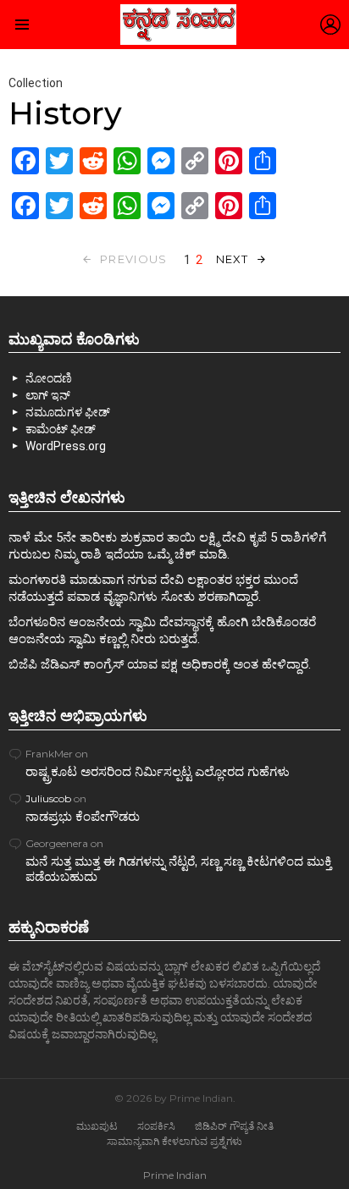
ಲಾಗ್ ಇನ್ (47, 395)
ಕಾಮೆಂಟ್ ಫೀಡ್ (60, 429)
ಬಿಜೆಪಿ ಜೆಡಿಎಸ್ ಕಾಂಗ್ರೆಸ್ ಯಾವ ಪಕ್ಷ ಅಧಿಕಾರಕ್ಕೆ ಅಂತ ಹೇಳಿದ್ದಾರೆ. (159, 664)
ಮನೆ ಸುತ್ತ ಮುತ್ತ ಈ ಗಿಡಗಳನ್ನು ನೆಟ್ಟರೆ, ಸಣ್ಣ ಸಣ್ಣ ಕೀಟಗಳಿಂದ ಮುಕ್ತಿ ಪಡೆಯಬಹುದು (178, 868)
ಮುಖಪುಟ (97, 1126)
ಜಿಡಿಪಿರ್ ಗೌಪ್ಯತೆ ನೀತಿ (234, 1126)
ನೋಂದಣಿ (48, 378)
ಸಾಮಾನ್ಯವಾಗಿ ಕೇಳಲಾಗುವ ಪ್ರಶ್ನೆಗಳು (174, 1141)
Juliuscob (48, 798)
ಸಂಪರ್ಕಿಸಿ (156, 1126)
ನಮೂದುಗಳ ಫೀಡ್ (67, 412)
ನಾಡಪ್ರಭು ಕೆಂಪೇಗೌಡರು (82, 816)
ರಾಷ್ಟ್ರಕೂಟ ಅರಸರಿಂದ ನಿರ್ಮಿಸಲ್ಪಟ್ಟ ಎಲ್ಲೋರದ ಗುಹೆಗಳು (157, 771)
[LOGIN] (330, 24)
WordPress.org (65, 446)
